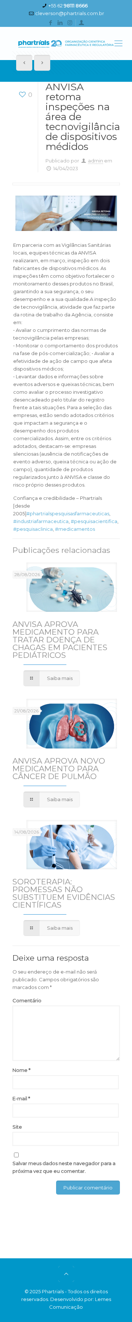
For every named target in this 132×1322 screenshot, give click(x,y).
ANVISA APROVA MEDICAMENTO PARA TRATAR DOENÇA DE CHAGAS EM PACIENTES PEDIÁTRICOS (59, 640)
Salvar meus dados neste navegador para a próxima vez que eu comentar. (63, 1167)
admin (95, 161)
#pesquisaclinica (33, 529)
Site (17, 1127)
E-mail (21, 1098)
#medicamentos (75, 529)
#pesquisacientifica (94, 521)
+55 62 (68, 5)
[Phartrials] (66, 43)
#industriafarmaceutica (41, 521)
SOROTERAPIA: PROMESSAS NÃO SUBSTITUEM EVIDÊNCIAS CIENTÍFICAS (63, 893)
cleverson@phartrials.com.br (69, 13)
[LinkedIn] (60, 22)
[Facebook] (51, 22)
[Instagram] (70, 22)
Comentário (26, 1000)
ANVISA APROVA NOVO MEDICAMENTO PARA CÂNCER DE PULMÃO (58, 768)
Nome (21, 1070)
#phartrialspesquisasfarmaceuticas (67, 513)
